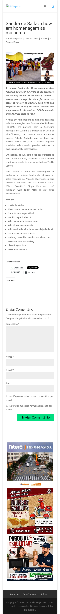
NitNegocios (16, 38)
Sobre (43, 594)
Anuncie (14, 594)
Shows (44, 38)
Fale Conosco (29, 594)
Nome (10, 356)
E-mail (10, 369)
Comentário (13, 323)
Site (8, 383)
